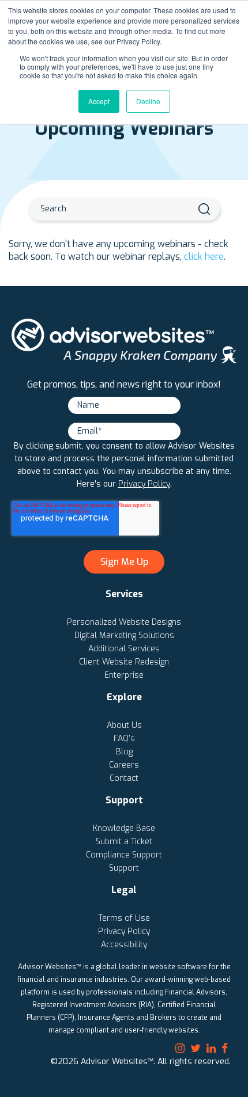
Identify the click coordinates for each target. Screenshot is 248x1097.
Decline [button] (148, 101)
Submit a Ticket (124, 841)
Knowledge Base (124, 828)
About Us (124, 725)
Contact (124, 778)
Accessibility (124, 944)
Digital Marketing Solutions (124, 635)
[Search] (204, 209)
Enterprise (124, 675)
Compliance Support (124, 854)
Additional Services (124, 648)
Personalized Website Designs (124, 622)
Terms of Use (124, 918)
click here (204, 256)
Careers (124, 765)
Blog (124, 751)
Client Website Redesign (124, 661)
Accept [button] (99, 101)
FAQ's (124, 738)
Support (124, 868)
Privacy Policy (144, 484)
